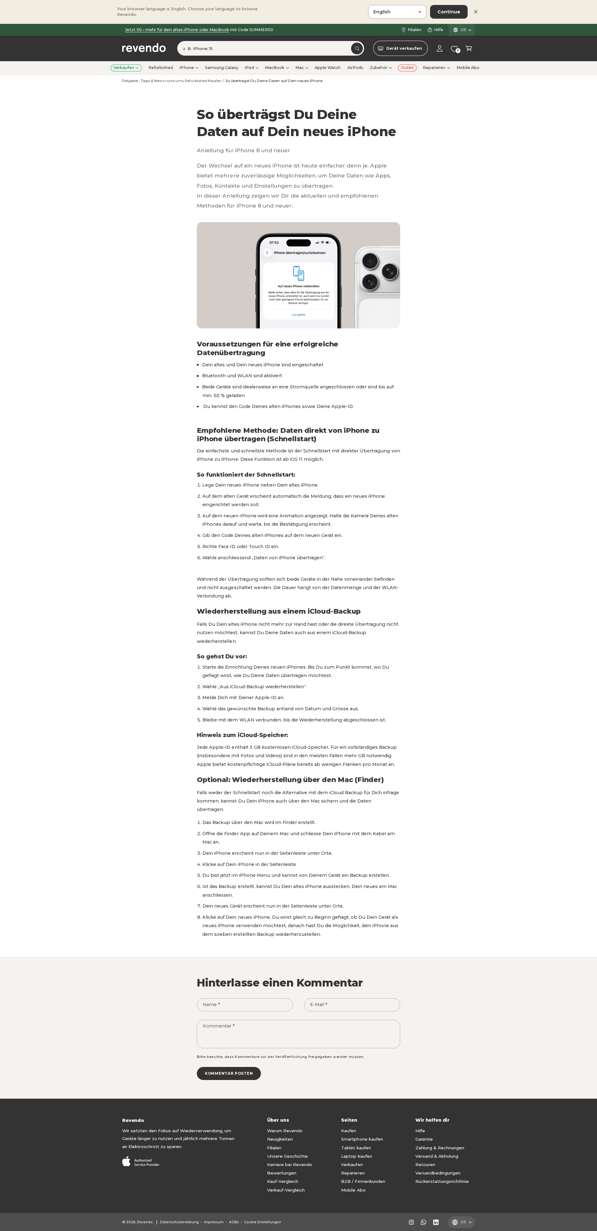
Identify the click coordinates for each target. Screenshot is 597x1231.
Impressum (214, 1222)
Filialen (414, 29)
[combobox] (270, 48)
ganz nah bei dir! (193, 29)
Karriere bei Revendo (289, 1164)
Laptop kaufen (356, 1156)
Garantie (424, 1139)
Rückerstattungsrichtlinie (442, 1181)
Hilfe (438, 29)
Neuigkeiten (280, 1139)
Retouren (425, 1164)
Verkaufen (123, 67)
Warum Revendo (285, 1130)
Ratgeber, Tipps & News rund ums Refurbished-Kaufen (171, 81)
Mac (299, 67)
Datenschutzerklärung (179, 1222)
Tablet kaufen (356, 1147)
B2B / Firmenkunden (363, 1181)
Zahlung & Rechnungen (439, 1147)
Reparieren (434, 67)
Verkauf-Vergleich (286, 1190)
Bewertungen (281, 1172)
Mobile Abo (353, 1190)
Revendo (145, 1222)
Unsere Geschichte (287, 1156)
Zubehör (378, 67)
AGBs (234, 1222)
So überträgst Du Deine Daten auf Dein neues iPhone (273, 81)
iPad (249, 67)
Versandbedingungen (437, 1172)
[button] (468, 48)
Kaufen (348, 1130)
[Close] (475, 11)
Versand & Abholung (436, 1156)
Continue (448, 12)
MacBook (275, 67)
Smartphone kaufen (362, 1139)
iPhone (186, 67)
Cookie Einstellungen (262, 1222)
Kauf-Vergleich (282, 1181)
